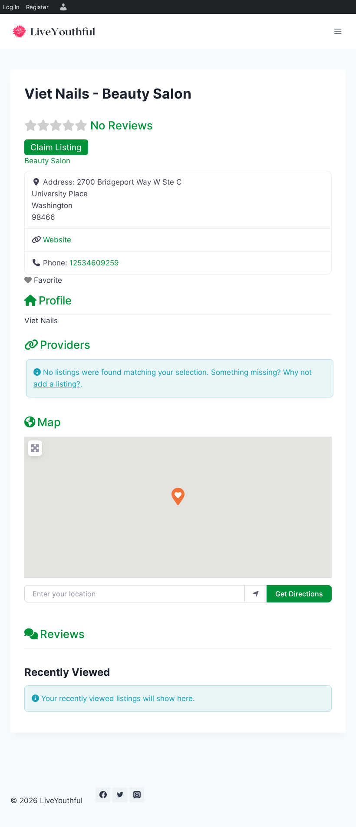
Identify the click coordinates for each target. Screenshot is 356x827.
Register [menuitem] (37, 6)
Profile (55, 300)
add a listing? (56, 384)
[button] (178, 496)
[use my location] (255, 593)
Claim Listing (56, 147)
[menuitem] (62, 7)
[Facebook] (103, 794)
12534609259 (94, 262)
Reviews (62, 634)
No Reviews (121, 125)
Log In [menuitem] (11, 6)
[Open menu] (338, 31)
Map (49, 422)
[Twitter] (119, 794)
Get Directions (299, 593)
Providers (65, 344)
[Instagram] (136, 794)
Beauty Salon (47, 160)
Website (57, 239)
